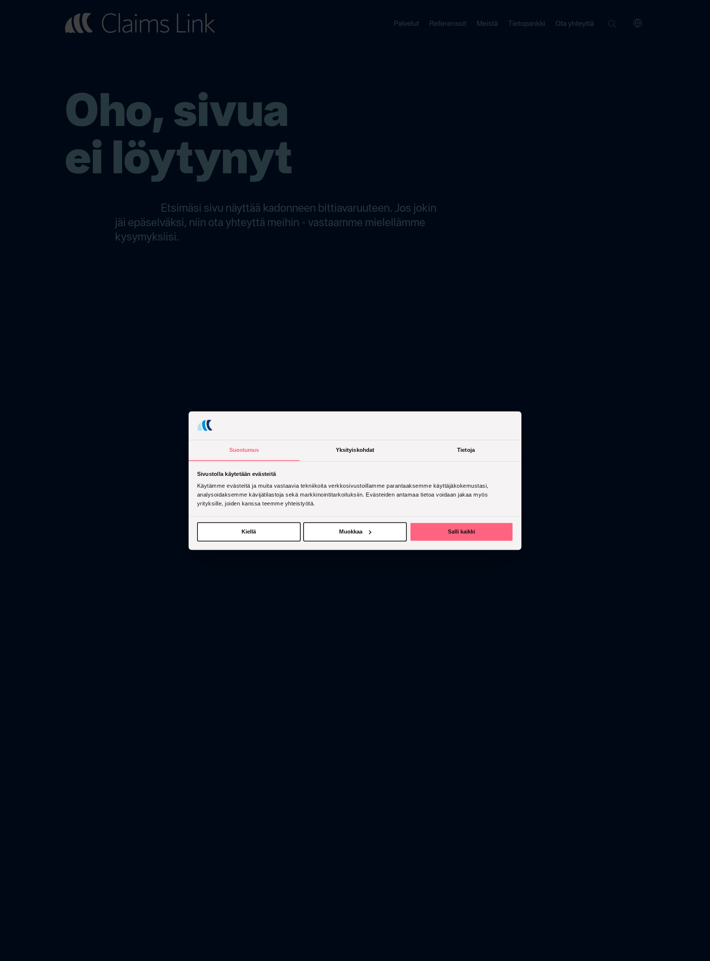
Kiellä (248, 531)
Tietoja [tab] (466, 450)
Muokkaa (350, 531)
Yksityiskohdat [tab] (355, 450)
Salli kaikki (461, 531)
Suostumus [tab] (244, 450)
